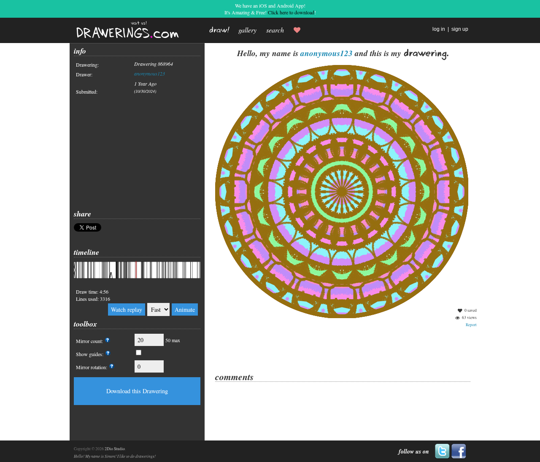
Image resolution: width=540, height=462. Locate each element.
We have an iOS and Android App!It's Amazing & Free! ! (270, 9)
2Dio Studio (115, 448)
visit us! (139, 23)
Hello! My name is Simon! (95, 456)
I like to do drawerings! (136, 456)
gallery (247, 29)
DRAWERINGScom (127, 33)
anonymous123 (149, 73)
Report (471, 324)
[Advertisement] (137, 152)
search (275, 29)
